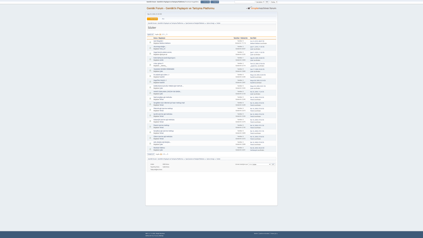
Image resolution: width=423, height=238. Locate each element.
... (165, 34)
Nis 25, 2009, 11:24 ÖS (257, 92)
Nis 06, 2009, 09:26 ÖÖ (257, 148)
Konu (155, 38)
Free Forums (155, 235)
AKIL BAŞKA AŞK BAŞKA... (162, 142)
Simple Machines (160, 233)
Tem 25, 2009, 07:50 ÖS (257, 64)
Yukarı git (150, 154)
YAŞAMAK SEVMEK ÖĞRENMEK (164, 69)
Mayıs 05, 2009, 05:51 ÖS (258, 86)
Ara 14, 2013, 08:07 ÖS (257, 41)
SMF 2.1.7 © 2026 (150, 233)
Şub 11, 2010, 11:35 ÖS (257, 47)
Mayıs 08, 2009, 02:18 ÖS (258, 80)
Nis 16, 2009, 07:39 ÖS (257, 142)
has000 (162, 77)
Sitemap (161, 235)
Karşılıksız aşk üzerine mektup (164, 131)
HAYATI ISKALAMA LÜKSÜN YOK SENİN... (167, 92)
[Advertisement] (211, 188)
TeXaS (162, 99)
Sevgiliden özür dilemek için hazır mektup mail (169, 103)
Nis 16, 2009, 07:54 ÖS (257, 103)
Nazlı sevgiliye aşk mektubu (163, 97)
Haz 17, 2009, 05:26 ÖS (257, 69)
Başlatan (162, 38)
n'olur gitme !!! (158, 63)
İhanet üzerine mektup (161, 125)
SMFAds (147, 235)
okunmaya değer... (160, 47)
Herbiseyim (253, 150)
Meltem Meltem (165, 43)
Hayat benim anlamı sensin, (163, 52)
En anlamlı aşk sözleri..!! (161, 75)
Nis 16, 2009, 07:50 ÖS (257, 137)
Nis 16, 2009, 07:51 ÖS (257, 125)
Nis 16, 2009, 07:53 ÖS (257, 109)
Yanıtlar (236, 38)
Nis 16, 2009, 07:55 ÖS (257, 97)
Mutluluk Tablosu (159, 148)
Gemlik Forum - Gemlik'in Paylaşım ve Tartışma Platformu (180, 8)
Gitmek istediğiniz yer (241, 164)
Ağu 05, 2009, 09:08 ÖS (257, 58)
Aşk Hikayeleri (158, 41)
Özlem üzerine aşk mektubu (163, 137)
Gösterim (244, 38)
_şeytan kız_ (253, 66)
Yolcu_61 (163, 49)
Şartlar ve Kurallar (264, 233)
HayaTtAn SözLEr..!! (160, 80)
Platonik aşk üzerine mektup (163, 108)
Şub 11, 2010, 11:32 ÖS (257, 52)
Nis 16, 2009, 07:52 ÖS (257, 114)
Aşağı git (150, 34)
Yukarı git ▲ (274, 233)
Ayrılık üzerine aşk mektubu (163, 114)
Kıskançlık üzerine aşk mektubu (164, 120)
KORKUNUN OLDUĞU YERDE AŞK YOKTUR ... (169, 86)
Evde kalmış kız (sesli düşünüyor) (164, 58)
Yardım (256, 233)
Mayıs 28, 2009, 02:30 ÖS (258, 75)
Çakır (251, 49)
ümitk (161, 60)
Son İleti (253, 38)
